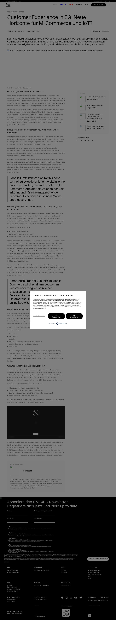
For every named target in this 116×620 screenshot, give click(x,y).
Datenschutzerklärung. (39, 308)
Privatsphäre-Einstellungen (72, 305)
